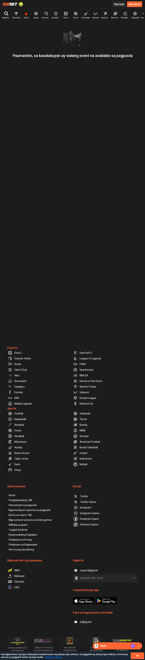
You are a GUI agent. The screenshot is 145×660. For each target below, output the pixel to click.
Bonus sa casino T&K (20, 515)
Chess (17, 470)
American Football (90, 441)
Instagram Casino (90, 513)
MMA (83, 430)
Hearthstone (87, 369)
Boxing (83, 424)
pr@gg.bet (86, 621)
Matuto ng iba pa (53, 657)
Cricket (83, 453)
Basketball (20, 419)
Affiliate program (18, 524)
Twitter (84, 496)
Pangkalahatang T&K (20, 500)
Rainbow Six (86, 403)
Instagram (85, 507)
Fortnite (18, 392)
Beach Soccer (22, 453)
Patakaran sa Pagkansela (23, 544)
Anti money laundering (21, 549)
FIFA (16, 398)
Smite (17, 364)
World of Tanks (88, 386)
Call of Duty (20, 369)
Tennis (83, 419)
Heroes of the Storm (91, 381)
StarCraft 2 (86, 352)
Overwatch (20, 381)
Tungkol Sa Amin (18, 529)
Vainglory (19, 386)
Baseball (19, 424)
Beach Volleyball (89, 447)
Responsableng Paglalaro (23, 534)
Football (18, 413)
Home (12, 495)
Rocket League (88, 398)
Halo (16, 375)
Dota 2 (18, 352)
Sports (11, 408)
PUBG (83, 364)
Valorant (84, 392)
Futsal (17, 430)
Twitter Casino (88, 502)
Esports (12, 347)
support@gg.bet (89, 570)
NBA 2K (84, 375)
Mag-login (119, 4)
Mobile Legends (23, 403)
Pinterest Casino (89, 524)
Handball (19, 436)
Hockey (18, 447)
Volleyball (85, 413)
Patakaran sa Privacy (20, 539)
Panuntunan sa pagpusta (23, 505)
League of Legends (90, 358)
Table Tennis (21, 458)
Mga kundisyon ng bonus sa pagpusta (30, 510)
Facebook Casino (89, 518)
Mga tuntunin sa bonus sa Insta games (30, 520)
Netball (83, 464)
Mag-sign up (134, 4)
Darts (17, 464)
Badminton (86, 458)
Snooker (84, 436)
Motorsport (20, 441)
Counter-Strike (22, 358)
